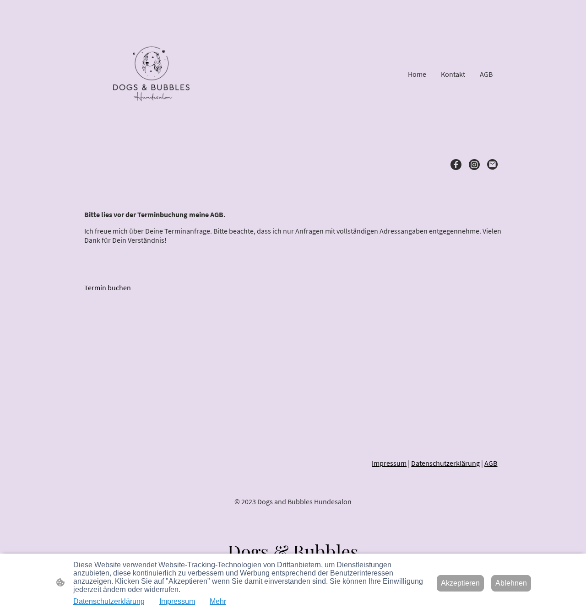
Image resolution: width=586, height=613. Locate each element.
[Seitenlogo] (151, 74)
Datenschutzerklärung (445, 463)
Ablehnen (511, 583)
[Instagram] (474, 164)
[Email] (492, 164)
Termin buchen (107, 287)
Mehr (218, 601)
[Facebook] (455, 164)
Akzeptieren (460, 583)
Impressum (389, 463)
